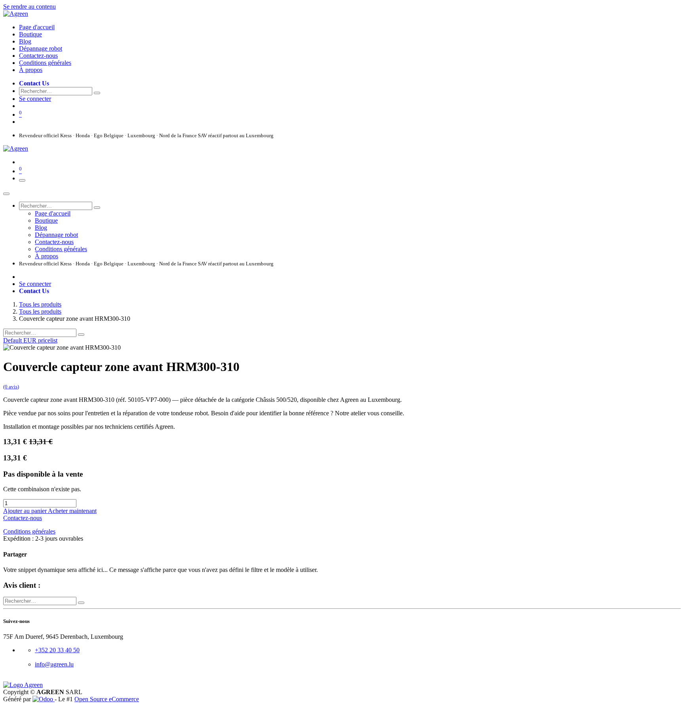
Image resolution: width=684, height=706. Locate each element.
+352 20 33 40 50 (57, 650)
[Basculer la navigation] (22, 180)
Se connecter (35, 98)
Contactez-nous (22, 518)
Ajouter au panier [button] (25, 510)
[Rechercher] (97, 93)
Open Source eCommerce (106, 699)
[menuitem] (37, 27)
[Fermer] (6, 194)
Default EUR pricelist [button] (30, 340)
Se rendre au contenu (29, 6)
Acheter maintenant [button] (72, 510)
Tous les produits (40, 304)
